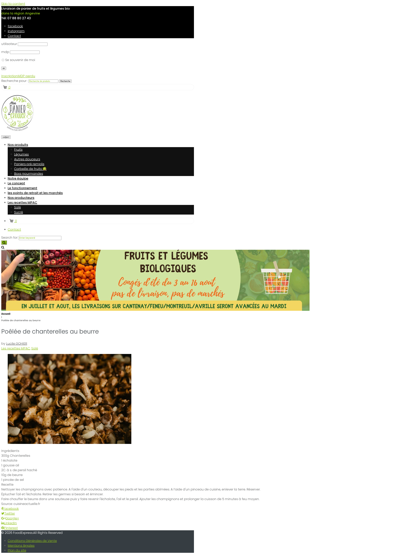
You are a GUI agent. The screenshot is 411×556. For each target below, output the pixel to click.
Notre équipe (18, 178)
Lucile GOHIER (16, 343)
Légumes (21, 154)
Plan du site (17, 550)
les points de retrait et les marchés (35, 193)
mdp (5, 52)
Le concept (16, 183)
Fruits (18, 149)
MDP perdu (26, 76)
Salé (17, 207)
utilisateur (9, 44)
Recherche (65, 81)
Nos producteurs (21, 197)
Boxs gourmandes (28, 173)
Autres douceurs (27, 159)
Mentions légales (21, 545)
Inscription (9, 76)
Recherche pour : (14, 81)
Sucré (18, 212)
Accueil (5, 313)
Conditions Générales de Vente (32, 540)
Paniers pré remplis (29, 164)
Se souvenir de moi (19, 60)
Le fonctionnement (22, 188)
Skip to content (13, 3)
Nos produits (18, 144)
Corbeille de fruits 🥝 (30, 169)
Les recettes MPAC (22, 202)
